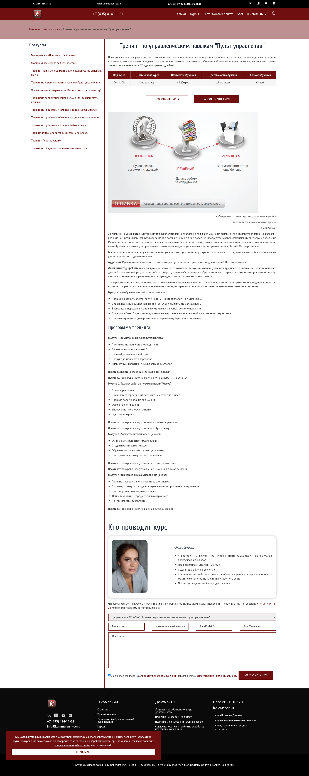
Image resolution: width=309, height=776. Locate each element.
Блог (240, 14)
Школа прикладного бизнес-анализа (234, 720)
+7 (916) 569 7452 (42, 4)
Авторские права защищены (92, 764)
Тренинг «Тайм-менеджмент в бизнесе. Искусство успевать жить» (66, 72)
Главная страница (40, 29)
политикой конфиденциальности (217, 675)
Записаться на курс (216, 99)
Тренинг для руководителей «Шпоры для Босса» (59, 132)
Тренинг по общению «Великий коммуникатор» (59, 148)
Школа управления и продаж (230, 725)
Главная (181, 14)
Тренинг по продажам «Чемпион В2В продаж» (58, 125)
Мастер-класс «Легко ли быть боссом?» (54, 63)
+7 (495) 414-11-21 (108, 14)
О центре (102, 709)
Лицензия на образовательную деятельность (173, 710)
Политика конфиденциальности (174, 716)
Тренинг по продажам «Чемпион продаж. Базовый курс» (64, 109)
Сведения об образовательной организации (115, 720)
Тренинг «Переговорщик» (46, 140)
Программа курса (167, 99)
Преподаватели (106, 714)
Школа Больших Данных (227, 715)
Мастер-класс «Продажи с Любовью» (53, 55)
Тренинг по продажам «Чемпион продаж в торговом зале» (65, 117)
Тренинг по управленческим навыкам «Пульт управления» (65, 82)
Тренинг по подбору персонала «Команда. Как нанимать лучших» (64, 100)
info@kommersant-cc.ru (109, 4)
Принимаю (83, 752)
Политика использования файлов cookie (179, 721)
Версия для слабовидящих (186, 4)
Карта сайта (220, 729)
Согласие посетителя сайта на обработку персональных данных (179, 728)
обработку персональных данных (159, 675)
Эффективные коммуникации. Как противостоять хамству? (66, 90)
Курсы (194, 14)
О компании (255, 14)
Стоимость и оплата (219, 14)
